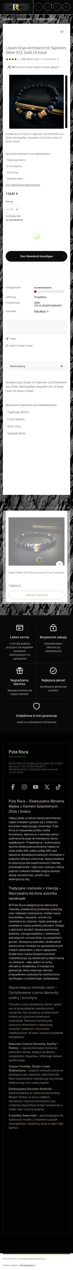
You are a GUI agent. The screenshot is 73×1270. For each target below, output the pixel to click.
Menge (9, 201)
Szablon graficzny (18, 1265)
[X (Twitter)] (47, 787)
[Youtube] (35, 787)
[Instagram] (24, 787)
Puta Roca (8, 19)
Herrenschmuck (24, 19)
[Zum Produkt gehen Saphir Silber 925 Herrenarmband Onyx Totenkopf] (36, 541)
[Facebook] (13, 787)
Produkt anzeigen (36, 595)
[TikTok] (58, 787)
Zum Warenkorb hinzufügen (36, 256)
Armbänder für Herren (46, 19)
